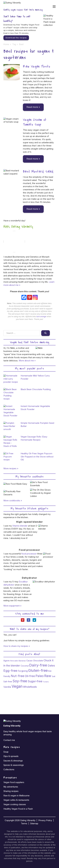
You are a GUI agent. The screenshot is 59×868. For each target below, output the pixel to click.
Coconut (25, 666)
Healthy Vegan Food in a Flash (18, 809)
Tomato (46, 682)
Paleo (40, 676)
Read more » (33, 107)
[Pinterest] (29, 297)
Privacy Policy (45, 820)
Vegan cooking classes (14, 804)
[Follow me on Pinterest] (24, 621)
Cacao (29, 660)
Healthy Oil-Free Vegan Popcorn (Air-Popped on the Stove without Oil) (37, 456)
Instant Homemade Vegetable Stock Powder (35, 408)
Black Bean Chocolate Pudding (36, 389)
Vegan (17, 686)
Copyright (9, 820)
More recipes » (10, 468)
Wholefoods (30, 686)
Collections (8, 769)
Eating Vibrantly (27, 820)
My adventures (10, 786)
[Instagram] (35, 297)
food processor (29, 553)
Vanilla (7, 686)
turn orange (41, 316)
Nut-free (17, 676)
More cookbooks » (12, 500)
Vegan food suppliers (13, 782)
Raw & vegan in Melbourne (16, 795)
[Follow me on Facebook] (30, 621)
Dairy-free (38, 665)
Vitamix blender (19, 526)
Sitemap (34, 823)
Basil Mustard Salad (38, 171)
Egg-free (10, 670)
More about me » (27, 360)
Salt (53, 676)
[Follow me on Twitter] (35, 621)
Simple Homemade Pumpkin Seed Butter (37, 424)
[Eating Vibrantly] (12, 4)
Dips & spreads (10, 756)
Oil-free (30, 676)
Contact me (9, 740)
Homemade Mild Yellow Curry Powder (35, 377)
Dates (51, 665)
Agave (6, 660)
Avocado (14, 660)
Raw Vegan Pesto (36, 66)
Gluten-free (38, 670)
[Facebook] (23, 297)
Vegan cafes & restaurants (16, 800)
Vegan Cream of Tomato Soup (34, 122)
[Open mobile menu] (54, 6)
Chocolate (38, 660)
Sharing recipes (10, 791)
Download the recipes (16, 37)
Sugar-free (35, 681)
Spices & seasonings (13, 765)
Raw (47, 676)
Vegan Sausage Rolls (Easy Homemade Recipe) (34, 438)
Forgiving (23, 670)
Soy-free (20, 681)
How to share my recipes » (16, 646)
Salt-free (7, 681)
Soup (5, 752)
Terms (24, 823)
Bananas (22, 661)
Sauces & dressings (13, 760)
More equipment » (12, 605)
